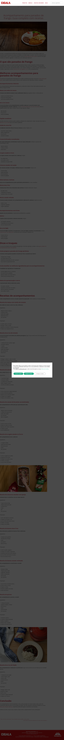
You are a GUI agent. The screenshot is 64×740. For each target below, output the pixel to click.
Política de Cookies (45, 368)
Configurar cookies (40, 373)
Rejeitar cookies (29, 373)
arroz (39, 2)
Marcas (30, 2)
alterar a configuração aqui (21, 368)
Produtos (24, 2)
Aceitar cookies (18, 373)
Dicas (46, 2)
